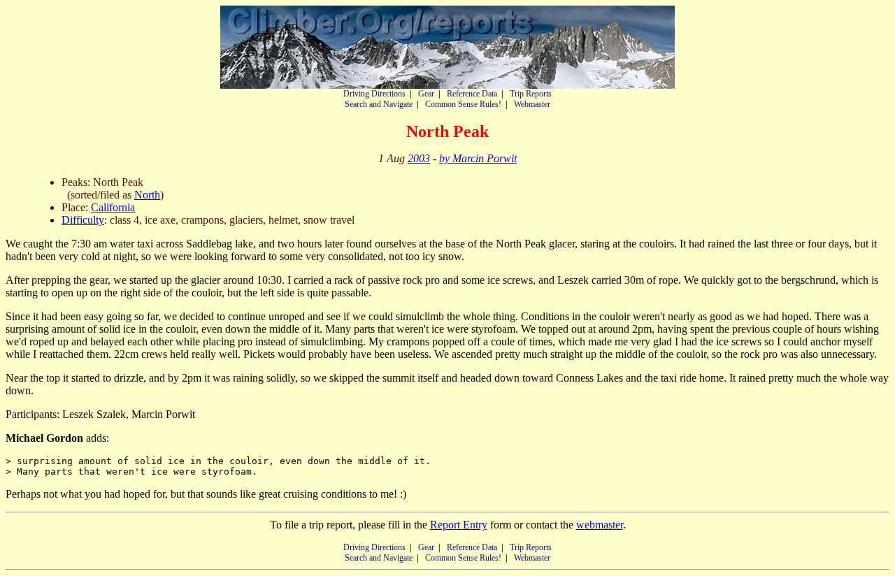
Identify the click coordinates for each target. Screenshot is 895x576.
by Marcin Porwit (478, 158)
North (147, 195)
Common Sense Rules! (463, 104)
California (113, 207)
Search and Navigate (379, 104)
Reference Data (472, 94)
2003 (419, 158)
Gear (426, 94)
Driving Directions (374, 94)
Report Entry (458, 525)
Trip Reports (531, 94)
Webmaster (532, 104)
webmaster (599, 525)
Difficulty (83, 220)
